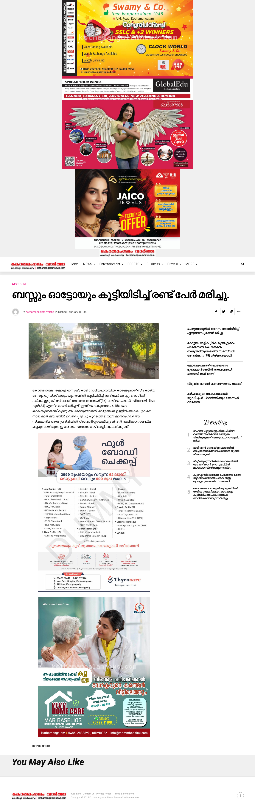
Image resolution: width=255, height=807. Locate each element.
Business (153, 264)
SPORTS (133, 264)
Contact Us (88, 793)
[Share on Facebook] (216, 311)
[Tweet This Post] (223, 311)
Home (74, 264)
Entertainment (109, 264)
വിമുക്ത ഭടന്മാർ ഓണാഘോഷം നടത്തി (214, 383)
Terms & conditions (123, 793)
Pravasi (172, 264)
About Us (76, 793)
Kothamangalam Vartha (40, 311)
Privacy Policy (103, 793)
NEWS (87, 264)
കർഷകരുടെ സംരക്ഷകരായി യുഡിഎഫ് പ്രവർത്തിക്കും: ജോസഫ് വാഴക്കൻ (213, 398)
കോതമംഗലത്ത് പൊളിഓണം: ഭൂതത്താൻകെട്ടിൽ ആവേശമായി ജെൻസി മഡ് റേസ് (209, 370)
